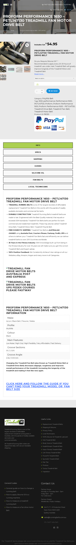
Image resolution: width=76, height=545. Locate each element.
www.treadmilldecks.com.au (38, 541)
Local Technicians (49, 434)
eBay (18, 255)
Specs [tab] (38, 152)
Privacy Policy (47, 430)
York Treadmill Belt (49, 440)
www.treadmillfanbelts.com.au (50, 544)
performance (49, 101)
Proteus (45, 465)
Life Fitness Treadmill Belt (51, 453)
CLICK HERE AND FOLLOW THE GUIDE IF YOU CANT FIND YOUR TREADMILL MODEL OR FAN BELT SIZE (38, 386)
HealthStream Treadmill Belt (52, 446)
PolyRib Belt (47, 98)
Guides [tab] (38, 166)
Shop (12, 30)
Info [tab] (38, 145)
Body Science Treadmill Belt (52, 443)
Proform (49, 104)
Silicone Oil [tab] (38, 173)
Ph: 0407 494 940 (51, 522)
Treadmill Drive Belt (43, 109)
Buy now (54, 91)
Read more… (39, 74)
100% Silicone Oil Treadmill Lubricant (55, 437)
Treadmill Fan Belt (61, 109)
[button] (27, 45)
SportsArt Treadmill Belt (51, 459)
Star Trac (46, 462)
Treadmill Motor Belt (43, 111)
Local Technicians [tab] (38, 187)
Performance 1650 (64, 101)
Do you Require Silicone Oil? (46, 61)
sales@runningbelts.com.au (55, 517)
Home (5, 30)
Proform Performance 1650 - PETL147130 (57, 106)
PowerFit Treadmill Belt (51, 456)
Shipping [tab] (38, 159)
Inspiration (46, 472)
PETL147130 (39, 104)
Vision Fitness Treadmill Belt (52, 449)
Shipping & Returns (49, 427)
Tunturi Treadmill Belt (50, 468)
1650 (41, 101)
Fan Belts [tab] (38, 180)
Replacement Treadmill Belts (53, 424)
